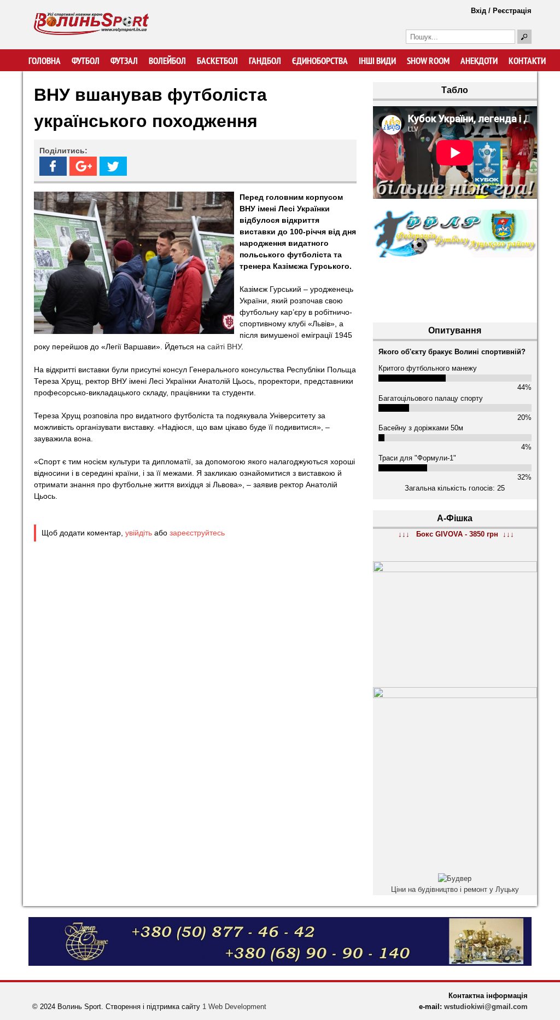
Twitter (113, 166)
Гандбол (265, 61)
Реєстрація (512, 11)
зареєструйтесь (197, 532)
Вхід (478, 11)
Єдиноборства (320, 61)
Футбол (86, 61)
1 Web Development (234, 1006)
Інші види (377, 61)
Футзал (124, 61)
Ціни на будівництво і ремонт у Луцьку (455, 889)
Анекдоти (479, 61)
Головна (44, 61)
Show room (428, 61)
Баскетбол (217, 61)
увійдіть (138, 532)
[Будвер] (454, 878)
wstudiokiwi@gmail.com (486, 1006)
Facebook (53, 166)
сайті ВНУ (224, 346)
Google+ (83, 166)
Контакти (527, 61)
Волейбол (167, 61)
